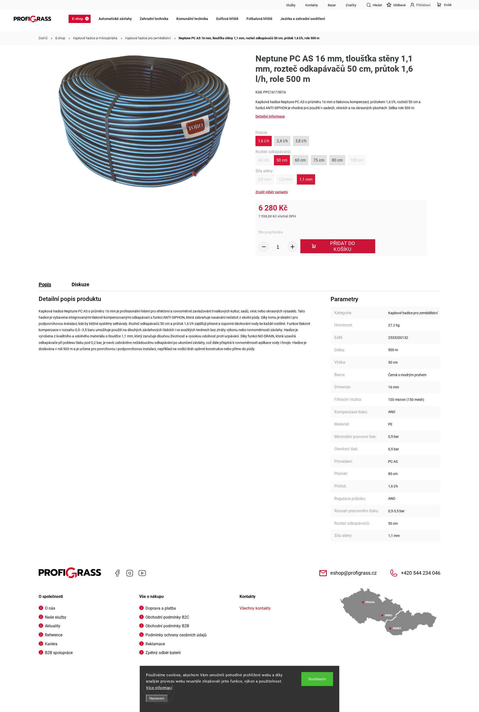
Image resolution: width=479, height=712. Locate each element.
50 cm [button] (281, 160)
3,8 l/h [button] (301, 141)
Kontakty (311, 5)
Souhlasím (317, 679)
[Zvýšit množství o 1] (292, 246)
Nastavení (156, 698)
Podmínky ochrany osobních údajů (176, 635)
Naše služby (55, 617)
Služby (290, 5)
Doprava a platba (160, 608)
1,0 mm (285, 179)
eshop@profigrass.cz (353, 573)
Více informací (159, 688)
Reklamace (155, 644)
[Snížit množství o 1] (263, 246)
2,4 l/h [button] (282, 141)
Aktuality (52, 626)
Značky (351, 5)
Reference (53, 635)
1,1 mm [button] (306, 179)
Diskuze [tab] (80, 284)
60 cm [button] (300, 160)
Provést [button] (271, 192)
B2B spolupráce (59, 652)
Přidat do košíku (342, 246)
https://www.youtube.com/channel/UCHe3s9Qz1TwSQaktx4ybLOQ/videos (142, 573)
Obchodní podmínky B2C (167, 617)
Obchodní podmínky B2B (167, 626)
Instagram (129, 573)
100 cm (356, 160)
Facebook (117, 573)
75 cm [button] (318, 160)
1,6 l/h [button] (263, 141)
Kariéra (51, 644)
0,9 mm (264, 179)
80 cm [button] (337, 160)
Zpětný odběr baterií (163, 652)
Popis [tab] (45, 284)
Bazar (332, 5)
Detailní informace (270, 116)
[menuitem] (81, 18)
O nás (50, 608)
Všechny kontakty (255, 608)
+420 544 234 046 (420, 573)
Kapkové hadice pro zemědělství (413, 313)
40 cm (263, 160)
